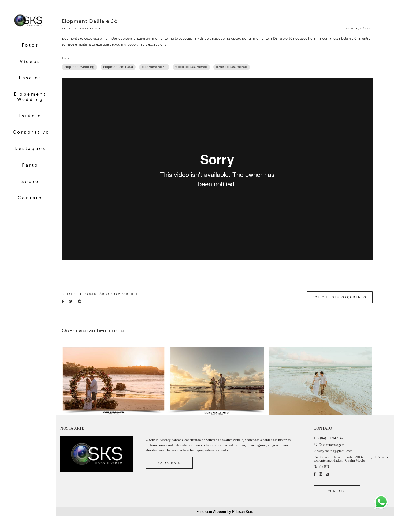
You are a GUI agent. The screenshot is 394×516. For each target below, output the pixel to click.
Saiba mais (169, 462)
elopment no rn (154, 67)
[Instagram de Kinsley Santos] (320, 474)
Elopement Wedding (30, 97)
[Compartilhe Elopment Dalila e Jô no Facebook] (63, 301)
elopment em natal (118, 67)
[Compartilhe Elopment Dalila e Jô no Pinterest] (79, 301)
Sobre (30, 181)
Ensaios (30, 78)
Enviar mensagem (331, 444)
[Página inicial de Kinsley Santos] (28, 21)
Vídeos (30, 61)
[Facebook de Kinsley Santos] (315, 474)
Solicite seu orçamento (340, 297)
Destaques (30, 148)
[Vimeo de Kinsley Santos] (327, 474)
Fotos (30, 45)
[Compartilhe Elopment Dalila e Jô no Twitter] (71, 301)
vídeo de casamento (191, 67)
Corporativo (31, 132)
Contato (30, 197)
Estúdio (30, 116)
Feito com (225, 512)
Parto (30, 165)
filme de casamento (231, 67)
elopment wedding (79, 67)
